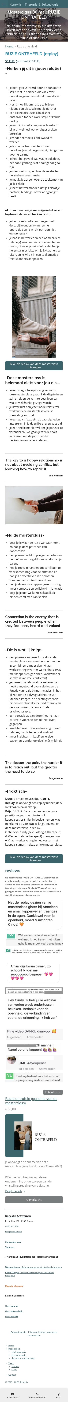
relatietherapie (19, 1351)
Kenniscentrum (14, 1295)
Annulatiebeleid (18, 1332)
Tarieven (9, 1247)
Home (9, 46)
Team (11, 1363)
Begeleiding (14, 1348)
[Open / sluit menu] (4, 4)
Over (11, 1305)
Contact (12, 1374)
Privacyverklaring (36, 1332)
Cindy (14, 1369)
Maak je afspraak (14, 1286)
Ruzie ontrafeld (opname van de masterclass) (31, 1100)
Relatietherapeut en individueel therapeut (42, 1267)
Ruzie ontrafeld (27, 46)
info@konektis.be (13, 1231)
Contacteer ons (13, 1242)
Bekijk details (13, 1191)
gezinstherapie (19, 1355)
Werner (15, 1366)
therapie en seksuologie (23, 1358)
